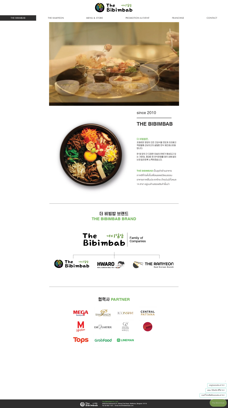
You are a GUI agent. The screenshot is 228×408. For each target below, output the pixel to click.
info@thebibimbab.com (126, 405)
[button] (175, 103)
